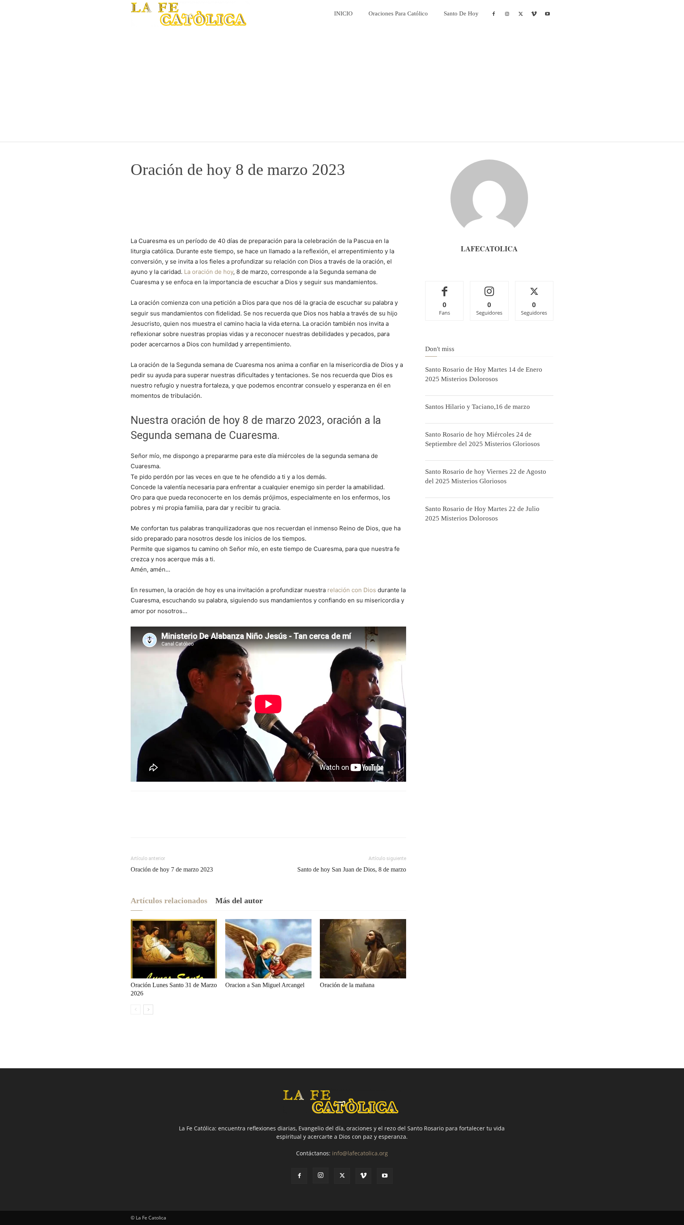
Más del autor (239, 900)
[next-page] (148, 1009)
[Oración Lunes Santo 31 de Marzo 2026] (174, 948)
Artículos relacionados (169, 900)
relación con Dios (351, 590)
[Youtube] (547, 13)
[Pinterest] (175, 203)
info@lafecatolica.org (360, 1153)
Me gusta (445, 287)
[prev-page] (136, 1009)
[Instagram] (507, 13)
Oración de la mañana (347, 985)
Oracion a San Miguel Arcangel (264, 985)
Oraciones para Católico (398, 13)
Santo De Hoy (461, 13)
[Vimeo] (534, 13)
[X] (520, 13)
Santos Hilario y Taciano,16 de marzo (477, 406)
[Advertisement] (342, 86)
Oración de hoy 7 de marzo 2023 (172, 869)
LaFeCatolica (489, 248)
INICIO (343, 13)
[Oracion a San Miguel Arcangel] (268, 948)
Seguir (489, 287)
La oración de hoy (208, 271)
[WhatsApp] (193, 203)
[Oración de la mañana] (363, 948)
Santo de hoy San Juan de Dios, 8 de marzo (351, 869)
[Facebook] (494, 13)
